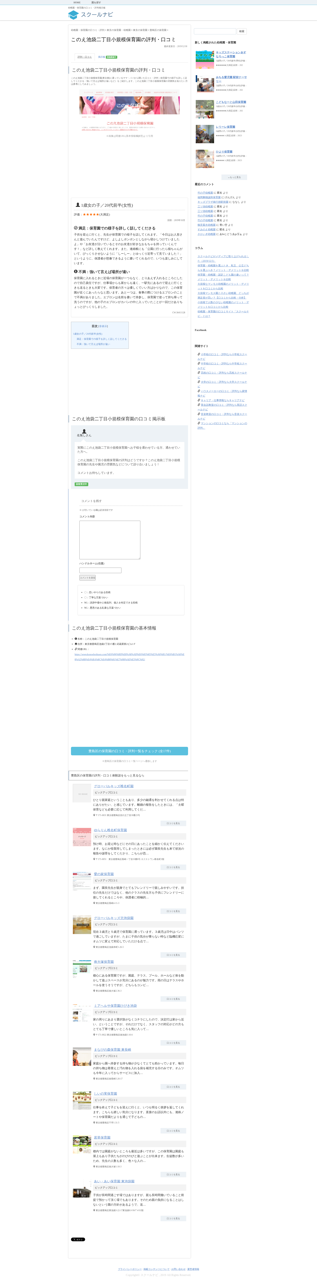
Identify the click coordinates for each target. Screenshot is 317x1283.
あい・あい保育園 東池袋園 (114, 1181)
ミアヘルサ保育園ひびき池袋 (115, 1006)
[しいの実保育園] (83, 1109)
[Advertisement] (129, 168)
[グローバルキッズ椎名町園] (83, 802)
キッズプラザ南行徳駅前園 (213, 202)
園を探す (96, 2)
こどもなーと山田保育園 (231, 102)
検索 (241, 31)
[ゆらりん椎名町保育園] (83, 846)
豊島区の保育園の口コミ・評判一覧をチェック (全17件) (129, 751)
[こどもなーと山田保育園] (205, 116)
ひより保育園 (224, 151)
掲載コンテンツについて (156, 1269)
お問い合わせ (178, 1269)
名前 (131, 564)
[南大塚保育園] (83, 977)
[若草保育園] (83, 1153)
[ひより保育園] (205, 166)
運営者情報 (193, 1269)
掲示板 (107, 57)
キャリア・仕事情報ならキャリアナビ (223, 400)
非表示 (103, 326)
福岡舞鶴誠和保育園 (209, 197)
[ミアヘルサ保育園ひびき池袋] (83, 1021)
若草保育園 (102, 1137)
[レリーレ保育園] (205, 141)
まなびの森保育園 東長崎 (112, 1050)
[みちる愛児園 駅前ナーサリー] (205, 91)
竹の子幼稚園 (205, 192)
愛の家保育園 (104, 874)
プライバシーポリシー (130, 1269)
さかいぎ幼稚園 (207, 234)
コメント (131, 517)
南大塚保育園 (104, 962)
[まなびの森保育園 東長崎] (83, 1065)
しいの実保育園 (105, 1093)
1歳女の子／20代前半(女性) (87, 333)
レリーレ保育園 (225, 126)
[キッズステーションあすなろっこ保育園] (205, 66)
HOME (77, 2)
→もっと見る (234, 177)
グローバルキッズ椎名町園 (114, 786)
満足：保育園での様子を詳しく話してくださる (102, 339)
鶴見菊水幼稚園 (207, 225)
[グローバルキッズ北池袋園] (83, 934)
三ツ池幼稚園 (205, 206)
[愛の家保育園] (83, 890)
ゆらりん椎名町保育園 (110, 830)
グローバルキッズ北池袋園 (114, 918)
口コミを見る (173, 823)
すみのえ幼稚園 (207, 229)
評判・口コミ (85, 57)
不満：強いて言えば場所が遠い (93, 344)
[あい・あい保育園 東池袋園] (83, 1197)
